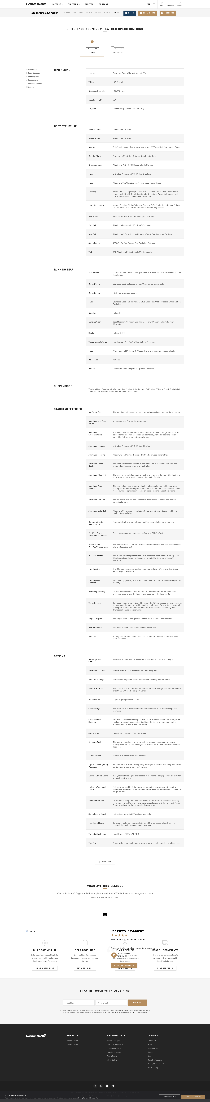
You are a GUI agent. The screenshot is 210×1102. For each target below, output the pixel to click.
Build (161, 5)
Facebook (95, 1086)
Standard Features (35, 83)
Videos (98, 13)
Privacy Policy (82, 1098)
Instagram (101, 1086)
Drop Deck (117, 52)
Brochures (170, 5)
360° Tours (78, 13)
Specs (116, 13)
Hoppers (56, 4)
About (150, 1044)
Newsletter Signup (114, 1052)
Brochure (169, 13)
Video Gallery (112, 1060)
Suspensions (33, 80)
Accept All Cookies (193, 1097)
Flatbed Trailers (72, 1044)
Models (107, 13)
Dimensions (32, 69)
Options (31, 87)
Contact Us (130, 1012)
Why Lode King (153, 1048)
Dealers (179, 5)
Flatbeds (73, 4)
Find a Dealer (112, 1056)
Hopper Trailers (72, 1040)
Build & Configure (113, 1040)
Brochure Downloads (115, 1044)
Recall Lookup (153, 1067)
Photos (89, 13)
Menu (149, 4)
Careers (89, 4)
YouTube (107, 1086)
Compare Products (114, 1048)
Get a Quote (149, 13)
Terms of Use (94, 1098)
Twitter (113, 1086)
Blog (149, 1056)
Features (66, 13)
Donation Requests (155, 1060)
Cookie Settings (170, 1097)
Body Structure (34, 73)
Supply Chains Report (156, 1063)
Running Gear (33, 76)
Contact (103, 4)
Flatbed (92, 52)
